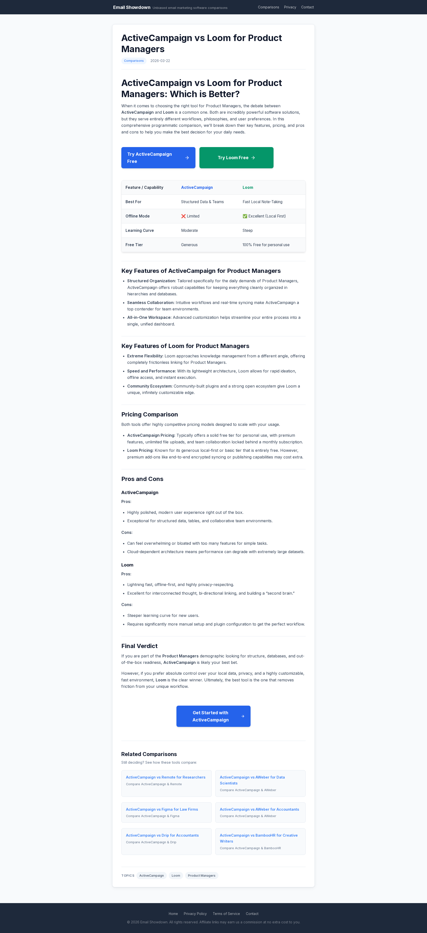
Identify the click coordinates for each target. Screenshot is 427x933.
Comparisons (268, 7)
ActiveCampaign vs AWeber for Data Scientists (252, 780)
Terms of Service (226, 914)
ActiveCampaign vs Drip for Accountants (162, 835)
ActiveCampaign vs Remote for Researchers (165, 777)
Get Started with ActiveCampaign (210, 716)
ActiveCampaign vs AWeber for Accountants (259, 809)
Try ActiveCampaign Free (149, 158)
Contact (307, 7)
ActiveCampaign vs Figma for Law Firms (162, 809)
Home (173, 914)
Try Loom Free (233, 157)
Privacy (290, 7)
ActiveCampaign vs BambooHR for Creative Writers (259, 838)
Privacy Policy (195, 914)
